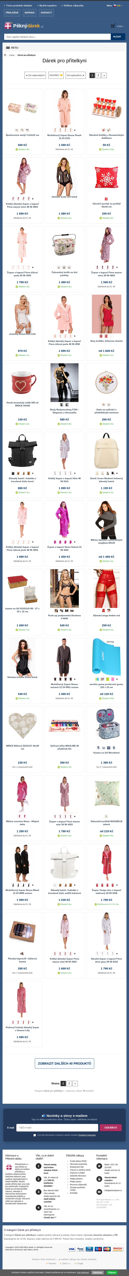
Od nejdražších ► (76, 75)
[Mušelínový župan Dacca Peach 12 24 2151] (64, 107)
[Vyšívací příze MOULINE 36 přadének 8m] (64, 725)
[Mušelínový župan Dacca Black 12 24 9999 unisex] (22, 862)
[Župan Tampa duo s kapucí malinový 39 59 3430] (106, 862)
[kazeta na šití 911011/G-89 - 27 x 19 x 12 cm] (22, 588)
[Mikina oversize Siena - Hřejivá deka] (22, 794)
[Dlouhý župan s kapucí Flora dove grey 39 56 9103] (106, 931)
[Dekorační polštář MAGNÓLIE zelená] (106, 794)
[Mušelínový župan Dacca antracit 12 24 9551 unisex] (64, 656)
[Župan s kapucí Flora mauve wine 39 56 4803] (106, 245)
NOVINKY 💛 (56, 75)
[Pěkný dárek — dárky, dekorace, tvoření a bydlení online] (27, 25)
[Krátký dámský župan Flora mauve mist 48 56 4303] (64, 931)
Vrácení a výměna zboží (80, 1170)
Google (78, 1263)
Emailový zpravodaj (87, 1135)
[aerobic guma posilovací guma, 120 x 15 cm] (106, 656)
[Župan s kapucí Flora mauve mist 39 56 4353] (64, 794)
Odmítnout (97, 1272)
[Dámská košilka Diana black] (22, 656)
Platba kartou (75, 1182)
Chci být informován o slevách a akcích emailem (66, 1135)
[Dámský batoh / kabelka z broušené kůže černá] (22, 451)
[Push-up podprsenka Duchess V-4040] (64, 588)
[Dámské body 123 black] (64, 176)
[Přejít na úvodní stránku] (5, 55)
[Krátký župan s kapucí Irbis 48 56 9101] (64, 451)
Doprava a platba (77, 1173)
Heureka (51, 1263)
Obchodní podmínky (78, 1164)
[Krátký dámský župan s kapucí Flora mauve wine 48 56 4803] (22, 176)
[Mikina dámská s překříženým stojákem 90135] (106, 519)
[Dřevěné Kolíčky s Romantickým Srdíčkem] (106, 107)
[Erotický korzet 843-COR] (22, 313)
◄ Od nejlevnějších (35, 75)
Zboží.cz (65, 1263)
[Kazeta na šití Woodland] (106, 725)
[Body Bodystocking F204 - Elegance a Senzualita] (64, 382)
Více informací (83, 1272)
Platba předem (76, 1179)
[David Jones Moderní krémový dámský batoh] (106, 451)
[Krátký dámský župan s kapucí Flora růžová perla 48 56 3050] (64, 313)
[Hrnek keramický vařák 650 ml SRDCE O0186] (22, 382)
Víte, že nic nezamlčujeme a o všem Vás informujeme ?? (51, 1212)
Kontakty (46, 13)
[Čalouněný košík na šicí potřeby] (64, 245)
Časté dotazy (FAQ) (78, 1161)
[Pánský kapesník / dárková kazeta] (22, 931)
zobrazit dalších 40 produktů (64, 1063)
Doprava (29, 13)
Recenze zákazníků (78, 1185)
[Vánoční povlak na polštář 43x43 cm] (106, 176)
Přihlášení (12, 13)
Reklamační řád (77, 1167)
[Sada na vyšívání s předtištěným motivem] (106, 382)
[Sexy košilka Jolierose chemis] (106, 313)
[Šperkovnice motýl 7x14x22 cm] (22, 107)
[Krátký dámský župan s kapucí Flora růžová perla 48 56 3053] (22, 519)
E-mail (10, 1127)
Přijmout (112, 1272)
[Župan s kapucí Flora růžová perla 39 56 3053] (22, 245)
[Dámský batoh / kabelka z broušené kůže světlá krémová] (64, 862)
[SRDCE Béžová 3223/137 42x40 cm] (22, 725)
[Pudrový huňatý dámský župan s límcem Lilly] (22, 1000)
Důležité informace (78, 1176)
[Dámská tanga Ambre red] (106, 588)
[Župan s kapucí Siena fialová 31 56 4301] (64, 519)
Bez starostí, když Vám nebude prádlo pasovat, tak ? (52, 1196)
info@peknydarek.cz (113, 1190)
